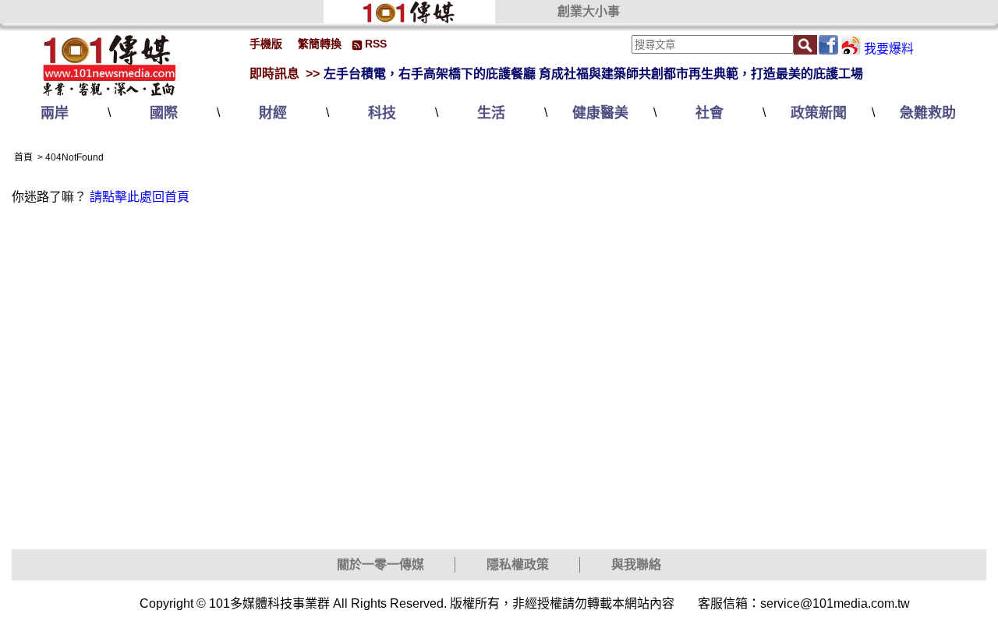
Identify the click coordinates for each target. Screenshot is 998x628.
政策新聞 (819, 113)
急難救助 (928, 113)
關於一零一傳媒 (380, 564)
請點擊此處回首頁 (139, 196)
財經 (273, 113)
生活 (491, 113)
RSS (376, 43)
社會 (709, 113)
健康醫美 (600, 113)
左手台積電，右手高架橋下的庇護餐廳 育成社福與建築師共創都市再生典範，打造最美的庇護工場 (593, 73)
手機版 (266, 43)
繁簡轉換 (320, 43)
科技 (382, 113)
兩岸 (55, 113)
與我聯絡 (636, 564)
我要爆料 (889, 48)
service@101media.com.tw (835, 603)
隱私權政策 (518, 564)
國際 (164, 113)
